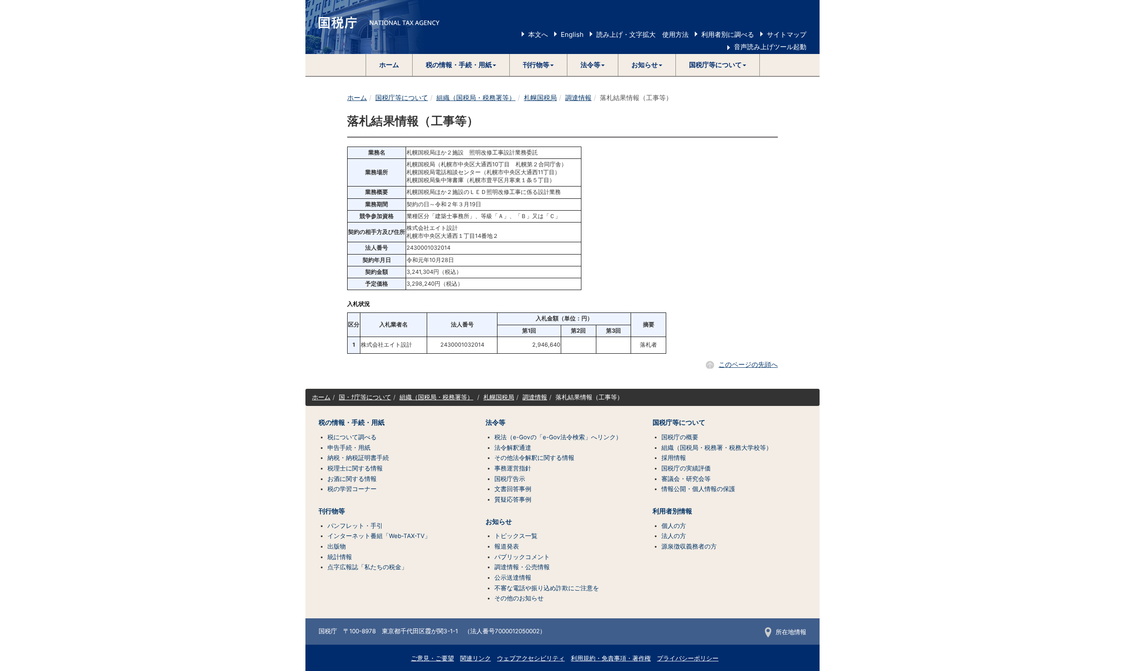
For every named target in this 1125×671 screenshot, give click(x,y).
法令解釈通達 (512, 447)
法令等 (495, 423)
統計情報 (339, 556)
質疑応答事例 (512, 499)
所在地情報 (791, 631)
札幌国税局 (540, 97)
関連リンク (475, 658)
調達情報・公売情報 (522, 567)
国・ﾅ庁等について (365, 397)
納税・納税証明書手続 (358, 457)
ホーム (389, 65)
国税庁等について (401, 97)
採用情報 (673, 457)
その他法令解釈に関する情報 (534, 457)
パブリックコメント (522, 556)
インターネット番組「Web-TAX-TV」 (379, 535)
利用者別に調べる (727, 34)
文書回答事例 (512, 488)
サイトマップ (786, 34)
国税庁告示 (509, 478)
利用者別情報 (672, 511)
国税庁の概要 (679, 437)
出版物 (336, 546)
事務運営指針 (512, 468)
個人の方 (673, 525)
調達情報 (578, 97)
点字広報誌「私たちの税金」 (367, 567)
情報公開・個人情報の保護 (698, 488)
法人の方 (673, 535)
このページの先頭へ (748, 364)
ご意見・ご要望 (432, 658)
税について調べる (352, 437)
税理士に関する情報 (355, 468)
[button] (461, 65)
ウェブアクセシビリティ (531, 658)
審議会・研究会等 (686, 478)
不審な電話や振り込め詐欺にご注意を (546, 588)
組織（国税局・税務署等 (433, 397)
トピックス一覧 (515, 535)
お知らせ (499, 522)
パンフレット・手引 (355, 525)
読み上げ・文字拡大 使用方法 (642, 34)
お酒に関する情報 (352, 478)
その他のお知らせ (519, 598)
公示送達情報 (512, 577)
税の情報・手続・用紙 (352, 423)
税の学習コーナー (352, 488)
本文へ (538, 34)
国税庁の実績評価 (686, 468)
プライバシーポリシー (688, 658)
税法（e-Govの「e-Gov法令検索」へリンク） (558, 437)
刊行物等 (332, 511)
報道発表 (506, 546)
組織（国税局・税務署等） (475, 97)
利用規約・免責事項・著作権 (611, 658)
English (572, 34)
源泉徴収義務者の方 (689, 546)
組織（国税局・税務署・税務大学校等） (716, 447)
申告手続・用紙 (348, 447)
